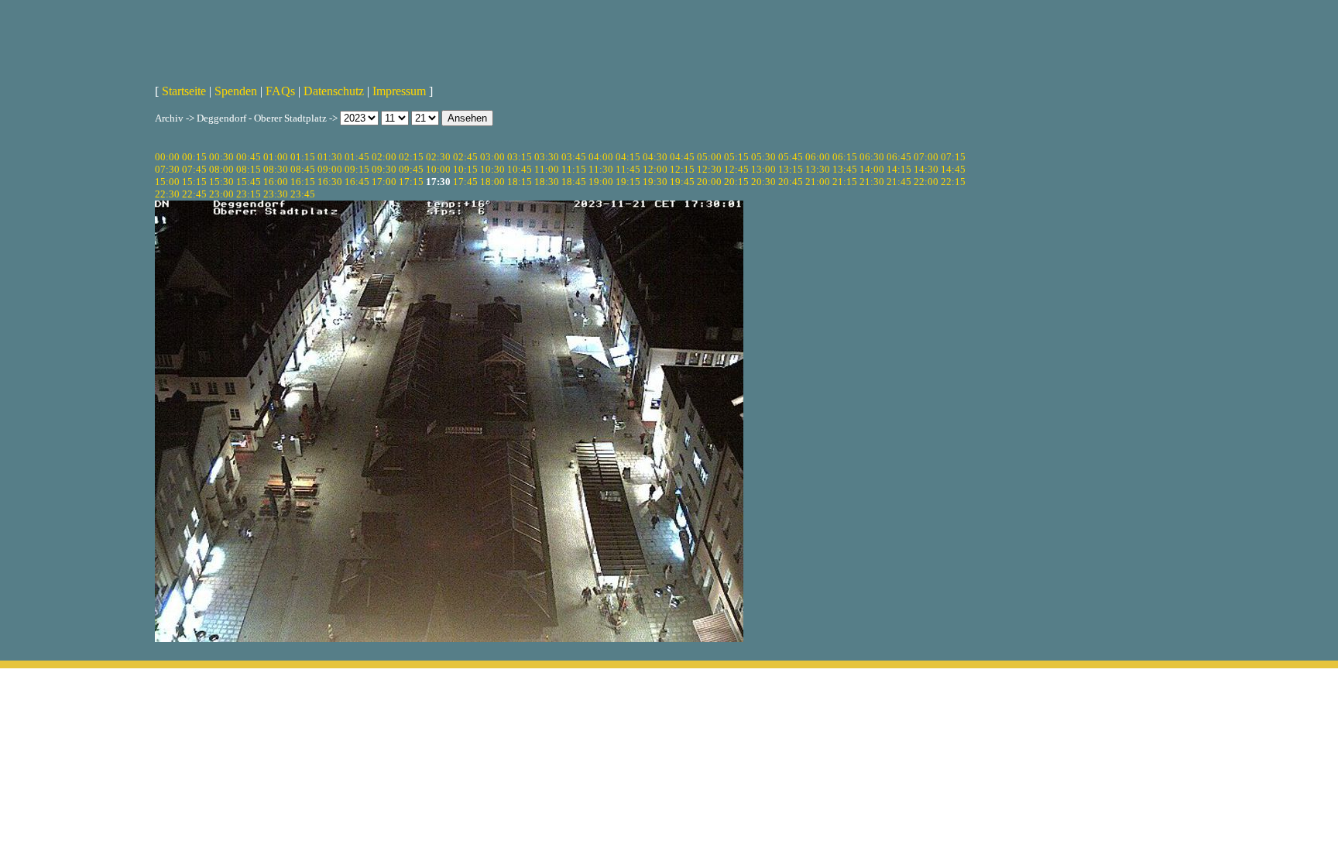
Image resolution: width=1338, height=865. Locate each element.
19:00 (600, 181)
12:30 (709, 169)
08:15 (248, 169)
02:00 (384, 157)
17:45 (465, 181)
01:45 (357, 157)
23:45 (302, 194)
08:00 (221, 169)
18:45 (573, 181)
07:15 (953, 157)
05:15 (736, 157)
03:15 (519, 157)
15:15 (194, 181)
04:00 (600, 157)
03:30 (546, 157)
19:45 (682, 181)
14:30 (926, 169)
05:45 (790, 157)
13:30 (817, 169)
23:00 (221, 194)
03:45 (573, 157)
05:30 (763, 157)
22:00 (926, 181)
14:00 (871, 169)
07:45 (194, 169)
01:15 (302, 157)
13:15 (790, 169)
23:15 (248, 194)
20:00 (709, 181)
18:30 (546, 181)
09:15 (357, 169)
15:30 (221, 181)
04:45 (682, 157)
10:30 (492, 169)
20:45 (790, 181)
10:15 (465, 169)
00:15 (194, 157)
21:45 (899, 181)
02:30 (438, 157)
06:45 (899, 157)
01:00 (275, 157)
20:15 (736, 181)
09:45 (411, 169)
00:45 (248, 157)
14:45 (953, 169)
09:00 (329, 169)
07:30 (167, 169)
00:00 (167, 157)
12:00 (655, 169)
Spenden (235, 91)
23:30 (275, 194)
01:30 (329, 157)
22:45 (194, 194)
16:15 (302, 181)
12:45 (736, 169)
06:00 (817, 157)
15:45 (248, 181)
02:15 (411, 157)
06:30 (871, 157)
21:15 (844, 181)
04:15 (628, 157)
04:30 (655, 157)
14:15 (899, 169)
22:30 (167, 194)
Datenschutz (334, 91)
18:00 (492, 181)
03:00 (492, 157)
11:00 (546, 169)
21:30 (871, 181)
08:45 (302, 169)
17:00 (384, 181)
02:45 (465, 157)
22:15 (953, 181)
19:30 (655, 181)
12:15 (682, 169)
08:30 (275, 169)
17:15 (411, 181)
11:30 (600, 169)
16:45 (357, 181)
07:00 (926, 157)
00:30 (221, 157)
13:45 (844, 169)
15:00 (167, 181)
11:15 (573, 169)
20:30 (763, 181)
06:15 (844, 157)
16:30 (329, 181)
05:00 (709, 157)
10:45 (519, 169)
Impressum (399, 91)
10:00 (438, 169)
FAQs (280, 91)
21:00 (817, 181)
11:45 (628, 169)
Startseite (184, 91)
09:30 (384, 169)
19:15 (628, 181)
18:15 (519, 181)
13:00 (763, 169)
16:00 (275, 181)
